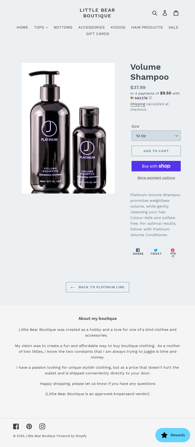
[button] (156, 95)
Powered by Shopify (72, 436)
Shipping (137, 104)
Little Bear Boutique (97, 13)
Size (135, 126)
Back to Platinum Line (101, 287)
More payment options (156, 177)
